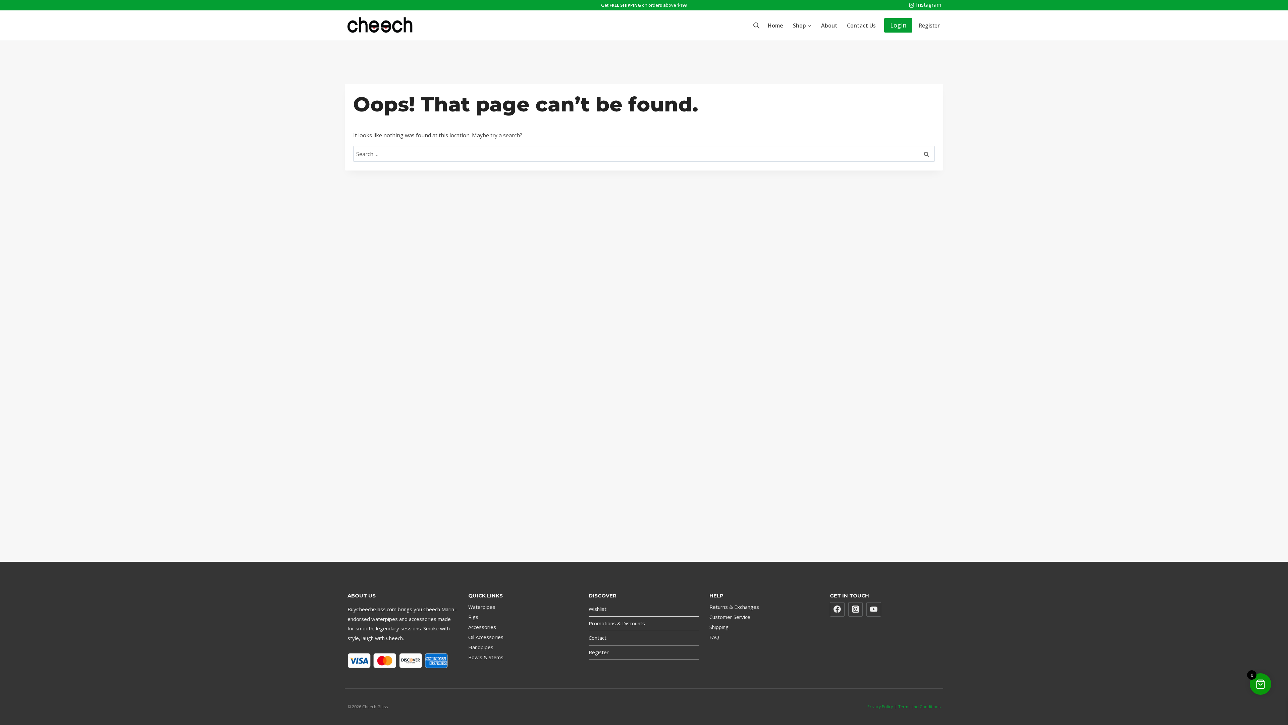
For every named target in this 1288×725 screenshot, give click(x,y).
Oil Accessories (485, 637)
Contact (597, 637)
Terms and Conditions (919, 707)
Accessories (482, 627)
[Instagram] (855, 609)
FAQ (714, 637)
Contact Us (861, 25)
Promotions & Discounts (617, 623)
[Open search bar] (756, 25)
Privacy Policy (880, 707)
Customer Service (729, 617)
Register (929, 25)
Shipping (719, 627)
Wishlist (597, 609)
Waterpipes (481, 606)
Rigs (473, 617)
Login (898, 25)
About (829, 25)
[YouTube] (873, 609)
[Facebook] (837, 609)
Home (775, 25)
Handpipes (480, 647)
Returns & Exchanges (734, 606)
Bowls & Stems (485, 657)
